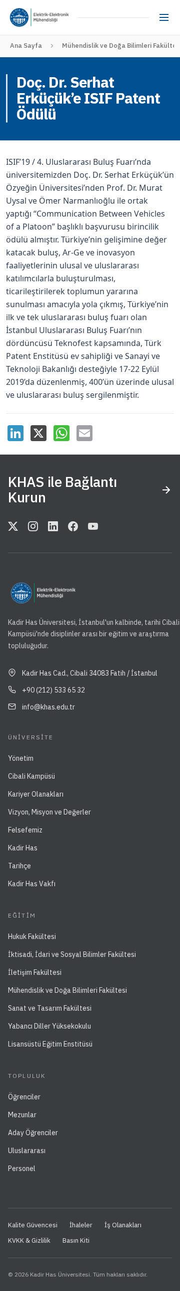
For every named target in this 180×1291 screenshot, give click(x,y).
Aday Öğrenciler (33, 1132)
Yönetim (21, 758)
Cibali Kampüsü (31, 776)
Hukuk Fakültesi (32, 936)
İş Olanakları (123, 1225)
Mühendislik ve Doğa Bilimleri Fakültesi (67, 990)
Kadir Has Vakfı (32, 883)
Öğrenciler (24, 1096)
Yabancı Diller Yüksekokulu (49, 1026)
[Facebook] (73, 527)
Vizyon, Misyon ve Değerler (49, 812)
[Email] (84, 433)
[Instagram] (33, 527)
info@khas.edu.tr (48, 707)
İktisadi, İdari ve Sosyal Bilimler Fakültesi (72, 954)
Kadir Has (23, 847)
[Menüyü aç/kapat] (164, 17)
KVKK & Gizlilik (29, 1240)
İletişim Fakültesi (35, 972)
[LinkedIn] (15, 433)
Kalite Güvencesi (33, 1225)
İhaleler (81, 1225)
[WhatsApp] (61, 433)
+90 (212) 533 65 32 (53, 690)
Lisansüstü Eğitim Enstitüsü (50, 1044)
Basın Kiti (76, 1240)
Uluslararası (27, 1150)
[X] (38, 433)
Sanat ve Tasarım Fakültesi (50, 1008)
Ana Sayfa (26, 45)
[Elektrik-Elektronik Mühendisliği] (54, 17)
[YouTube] (93, 527)
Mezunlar (22, 1114)
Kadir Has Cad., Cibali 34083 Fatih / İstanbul (90, 673)
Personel (22, 1168)
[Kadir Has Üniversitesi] (21, 17)
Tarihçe (19, 865)
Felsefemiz (25, 829)
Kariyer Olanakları (36, 794)
